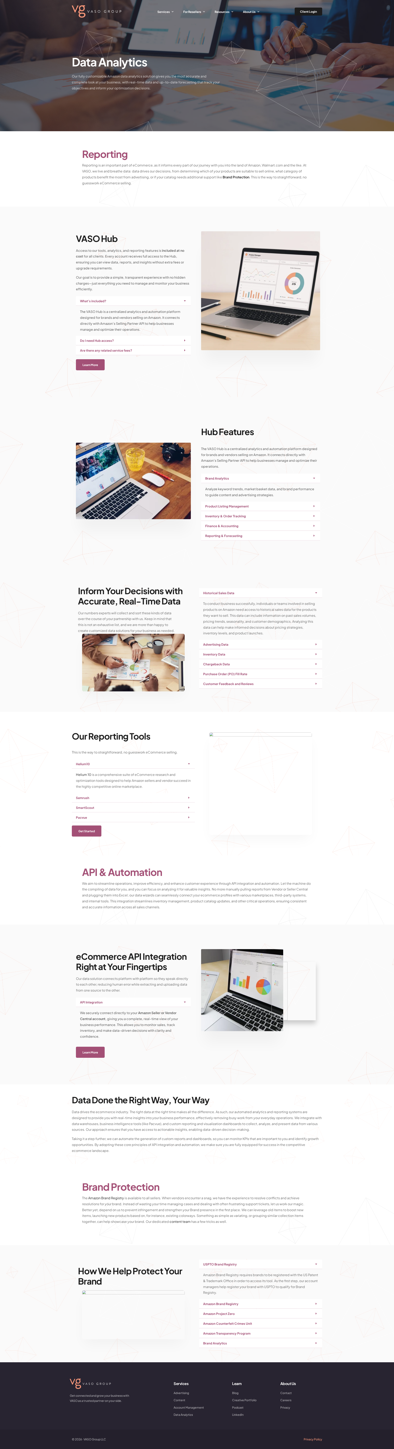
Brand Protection (236, 177)
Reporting (104, 154)
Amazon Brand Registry (106, 1198)
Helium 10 (83, 774)
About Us (288, 1383)
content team (180, 1221)
